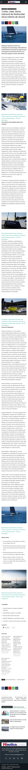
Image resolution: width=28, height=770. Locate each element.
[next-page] (5, 734)
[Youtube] (21, 758)
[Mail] (14, 758)
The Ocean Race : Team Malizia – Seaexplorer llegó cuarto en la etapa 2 (20, 699)
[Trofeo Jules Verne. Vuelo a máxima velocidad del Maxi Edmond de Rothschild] (7, 645)
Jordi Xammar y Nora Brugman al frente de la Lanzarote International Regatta (7, 700)
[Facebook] (2, 22)
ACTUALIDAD (8, 6)
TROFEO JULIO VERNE (12, 8)
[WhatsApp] (13, 22)
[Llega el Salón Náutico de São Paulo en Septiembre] (5, 721)
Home (2, 6)
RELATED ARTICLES (7, 707)
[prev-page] (2, 734)
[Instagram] (10, 758)
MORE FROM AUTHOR (19, 707)
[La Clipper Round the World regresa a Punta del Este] (5, 728)
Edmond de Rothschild (10, 679)
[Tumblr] (16, 22)
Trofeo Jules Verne (21, 679)
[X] (6, 22)
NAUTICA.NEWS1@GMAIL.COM (17, 754)
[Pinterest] (9, 22)
